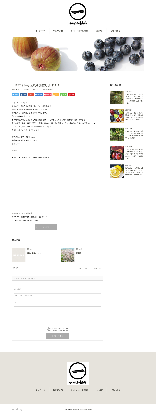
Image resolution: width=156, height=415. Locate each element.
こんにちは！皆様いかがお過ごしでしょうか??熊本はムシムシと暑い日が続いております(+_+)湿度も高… (134, 134)
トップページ (40, 31)
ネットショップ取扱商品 (79, 31)
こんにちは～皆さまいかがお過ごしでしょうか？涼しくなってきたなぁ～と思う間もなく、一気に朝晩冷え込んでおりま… (134, 98)
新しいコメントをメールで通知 (58, 328)
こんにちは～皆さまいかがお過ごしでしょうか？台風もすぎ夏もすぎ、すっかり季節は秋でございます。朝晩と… (134, 116)
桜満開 (78, 253)
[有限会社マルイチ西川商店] (78, 14)
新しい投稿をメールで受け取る (58, 330)
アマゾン (30, 157)
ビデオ (14, 150)
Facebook (17, 409)
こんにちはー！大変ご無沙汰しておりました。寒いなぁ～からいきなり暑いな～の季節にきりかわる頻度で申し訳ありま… (134, 153)
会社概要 (99, 31)
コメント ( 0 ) (97, 268)
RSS (21, 410)
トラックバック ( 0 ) (84, 268)
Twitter (13, 409)
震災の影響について (34, 253)
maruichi (50, 89)
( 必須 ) (17, 289)
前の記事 (46, 227)
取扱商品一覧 (58, 31)
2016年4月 (25, 89)
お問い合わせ (115, 31)
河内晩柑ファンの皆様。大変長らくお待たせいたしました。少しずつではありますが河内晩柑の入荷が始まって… (134, 171)
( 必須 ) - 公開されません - (24, 295)
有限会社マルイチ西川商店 (22, 213)
